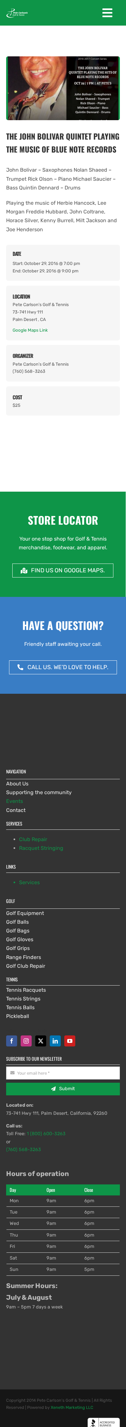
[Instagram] (26, 1040)
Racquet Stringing (41, 848)
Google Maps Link (30, 330)
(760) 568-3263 (23, 1149)
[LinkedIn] (55, 1040)
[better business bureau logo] (104, 1420)
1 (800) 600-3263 (46, 1133)
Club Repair (33, 839)
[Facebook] (11, 1040)
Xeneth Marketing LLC (72, 1407)
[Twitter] (40, 1040)
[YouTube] (69, 1040)
